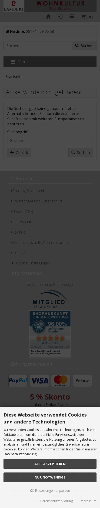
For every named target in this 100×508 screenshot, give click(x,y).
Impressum (88, 501)
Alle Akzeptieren (50, 464)
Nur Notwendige (50, 477)
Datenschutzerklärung (56, 501)
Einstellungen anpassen (52, 490)
